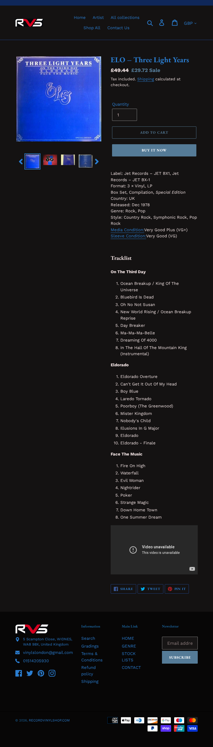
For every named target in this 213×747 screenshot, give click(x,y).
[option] (32, 161)
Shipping (145, 79)
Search (88, 638)
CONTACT (131, 667)
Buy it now (154, 150)
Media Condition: (127, 229)
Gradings (90, 646)
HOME (128, 638)
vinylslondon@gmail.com (48, 652)
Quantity (120, 104)
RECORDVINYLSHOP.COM (49, 720)
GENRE (129, 646)
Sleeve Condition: (128, 235)
